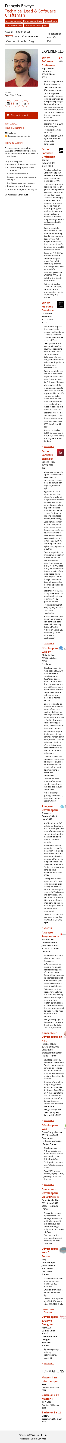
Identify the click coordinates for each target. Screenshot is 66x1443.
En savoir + (49, 446)
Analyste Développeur (50, 808)
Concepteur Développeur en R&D (52, 1036)
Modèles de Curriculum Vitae (33, 1438)
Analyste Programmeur (50, 934)
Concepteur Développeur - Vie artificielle (51, 1193)
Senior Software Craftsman (48, 61)
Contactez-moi (19, 115)
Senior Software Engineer (47, 455)
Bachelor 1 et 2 (51, 1412)
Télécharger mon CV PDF (54, 34)
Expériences (53, 51)
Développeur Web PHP (50, 650)
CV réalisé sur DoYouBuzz (16, 194)
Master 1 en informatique (50, 1379)
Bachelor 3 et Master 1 (50, 1397)
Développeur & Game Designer (50, 1320)
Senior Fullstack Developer (48, 306)
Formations (53, 1371)
